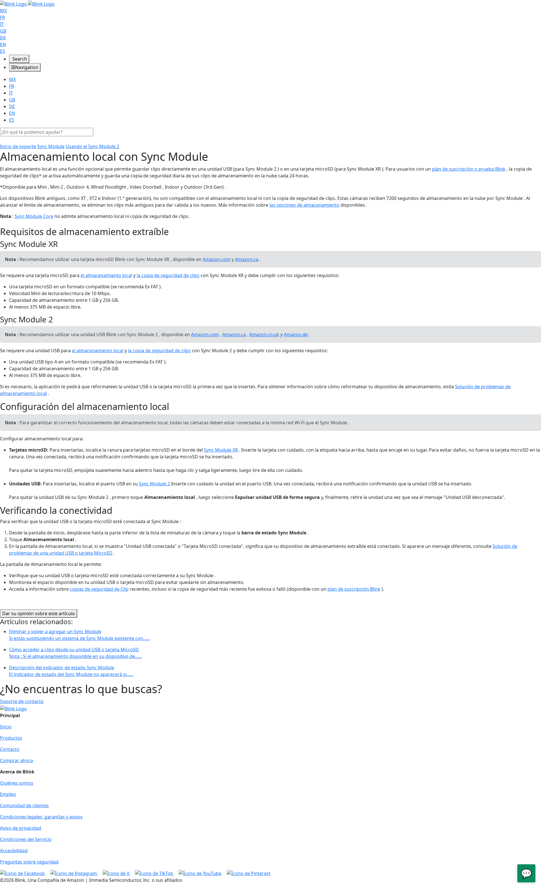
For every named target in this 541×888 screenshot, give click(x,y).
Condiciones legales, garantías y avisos (41, 817)
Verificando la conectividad (56, 510)
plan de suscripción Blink (353, 589)
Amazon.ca (246, 259)
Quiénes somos (16, 783)
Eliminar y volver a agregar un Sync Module (79, 634)
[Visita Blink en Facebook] (23, 873)
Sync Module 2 (154, 484)
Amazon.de (296, 334)
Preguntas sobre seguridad (29, 862)
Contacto (9, 749)
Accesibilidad (14, 850)
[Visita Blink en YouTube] (200, 873)
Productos (11, 738)
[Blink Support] (27, 3)
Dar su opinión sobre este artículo (38, 613)
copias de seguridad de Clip (99, 589)
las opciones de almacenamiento (304, 205)
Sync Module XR (221, 450)
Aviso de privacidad (20, 828)
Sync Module (51, 146)
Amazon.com (216, 259)
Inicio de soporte (18, 146)
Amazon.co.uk (264, 334)
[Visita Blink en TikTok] (154, 873)
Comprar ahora (16, 760)
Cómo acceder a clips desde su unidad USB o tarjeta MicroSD (75, 652)
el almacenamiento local (106, 275)
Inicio (6, 727)
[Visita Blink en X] (116, 873)
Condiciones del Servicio (26, 839)
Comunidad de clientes (24, 805)
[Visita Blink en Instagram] (74, 873)
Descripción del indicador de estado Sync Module (71, 670)
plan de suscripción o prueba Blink (468, 169)
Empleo (8, 794)
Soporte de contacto (22, 701)
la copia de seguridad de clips (168, 275)
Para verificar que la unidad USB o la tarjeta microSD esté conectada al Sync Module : (90, 521)
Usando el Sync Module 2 (92, 146)
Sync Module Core (34, 216)
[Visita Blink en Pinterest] (248, 873)
